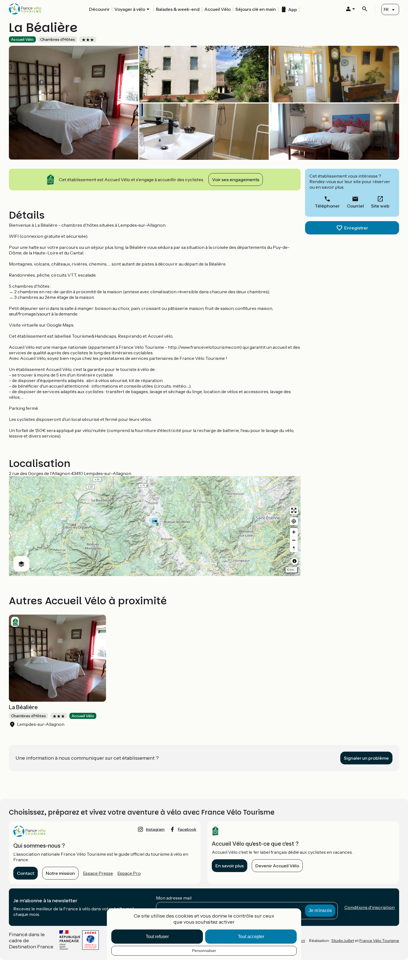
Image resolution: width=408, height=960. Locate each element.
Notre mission (60, 873)
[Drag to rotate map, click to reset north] (294, 548)
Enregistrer (356, 228)
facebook (187, 829)
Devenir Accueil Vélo (277, 865)
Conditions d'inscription (369, 907)
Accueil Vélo (217, 9)
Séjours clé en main (255, 9)
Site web (380, 206)
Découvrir (99, 9)
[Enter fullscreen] (294, 510)
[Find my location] (294, 521)
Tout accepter (251, 936)
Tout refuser (157, 936)
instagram (155, 829)
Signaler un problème (366, 758)
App (292, 9)
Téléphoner (327, 206)
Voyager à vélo (129, 9)
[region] (155, 526)
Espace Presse (98, 873)
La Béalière (23, 707)
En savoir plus (229, 865)
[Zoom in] (294, 532)
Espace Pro (129, 873)
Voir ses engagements (235, 179)
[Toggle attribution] (294, 561)
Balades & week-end (178, 9)
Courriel (355, 206)
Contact (25, 873)
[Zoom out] (294, 540)
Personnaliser (204, 950)
